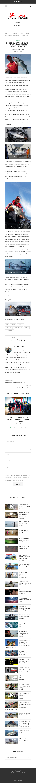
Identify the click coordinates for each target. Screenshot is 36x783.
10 (25, 427)
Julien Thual (20, 49)
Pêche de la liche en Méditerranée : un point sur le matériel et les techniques (25, 724)
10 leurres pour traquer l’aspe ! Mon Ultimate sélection (25, 583)
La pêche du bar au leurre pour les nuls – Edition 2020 (25, 661)
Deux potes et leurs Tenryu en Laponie (24, 565)
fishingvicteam (18, 327)
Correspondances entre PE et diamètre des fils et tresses (25, 540)
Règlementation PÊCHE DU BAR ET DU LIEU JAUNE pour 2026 (24, 557)
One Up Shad (9, 330)
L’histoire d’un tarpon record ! (23, 739)
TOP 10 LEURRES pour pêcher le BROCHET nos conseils (24, 515)
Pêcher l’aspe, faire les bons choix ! (24, 714)
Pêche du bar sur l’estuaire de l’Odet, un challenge (24, 608)
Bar (7, 324)
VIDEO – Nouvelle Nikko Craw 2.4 (24, 547)
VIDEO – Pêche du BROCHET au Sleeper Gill (24, 523)
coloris (13, 324)
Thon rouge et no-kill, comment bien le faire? (25, 624)
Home (6, 33)
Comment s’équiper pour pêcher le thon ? (24, 531)
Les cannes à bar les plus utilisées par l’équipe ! (24, 616)
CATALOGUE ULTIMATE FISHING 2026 (25, 599)
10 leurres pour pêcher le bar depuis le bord (24, 506)
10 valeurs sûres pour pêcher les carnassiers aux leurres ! (25, 695)
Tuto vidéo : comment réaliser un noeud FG (25, 591)
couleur (20, 324)
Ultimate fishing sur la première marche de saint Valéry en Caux (18, 419)
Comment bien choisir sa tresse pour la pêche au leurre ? (23, 633)
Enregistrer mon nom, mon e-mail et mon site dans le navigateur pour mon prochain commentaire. (18, 478)
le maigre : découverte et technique (23, 652)
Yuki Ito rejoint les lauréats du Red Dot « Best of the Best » (25, 669)
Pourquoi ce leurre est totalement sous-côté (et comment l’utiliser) (25, 686)
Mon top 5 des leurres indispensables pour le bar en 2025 (24, 575)
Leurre (26, 327)
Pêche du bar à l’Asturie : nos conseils (23, 677)
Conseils (14, 33)
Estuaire (8, 327)
